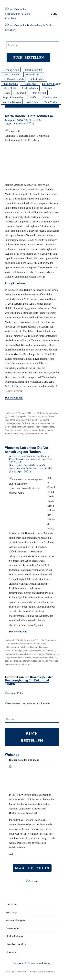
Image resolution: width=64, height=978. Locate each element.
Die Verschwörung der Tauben (30, 653)
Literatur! (48, 88)
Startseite (11, 904)
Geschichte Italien (13, 430)
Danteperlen (21, 416)
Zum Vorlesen (51, 102)
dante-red (9, 640)
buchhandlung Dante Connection (39, 650)
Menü (54, 13)
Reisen (6, 92)
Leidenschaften (30, 88)
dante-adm (10, 412)
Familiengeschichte (45, 426)
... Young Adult (11, 69)
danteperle (10, 653)
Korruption (50, 653)
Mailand (52, 657)
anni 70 (19, 419)
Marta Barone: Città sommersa (29, 115)
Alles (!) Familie (11, 74)
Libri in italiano (14, 936)
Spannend (21, 92)
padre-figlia (18, 433)
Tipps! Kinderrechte (13, 97)
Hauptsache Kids (16, 944)
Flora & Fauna (10, 83)
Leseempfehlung (38, 430)
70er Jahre (10, 419)
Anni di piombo (31, 419)
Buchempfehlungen (14, 650)
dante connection (46, 423)
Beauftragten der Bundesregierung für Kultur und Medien (29, 680)
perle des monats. (13, 660)
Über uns (11, 952)
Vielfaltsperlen (50, 97)
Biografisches (32, 74)
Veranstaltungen (15, 920)
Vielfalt (33, 97)
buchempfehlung (13, 423)
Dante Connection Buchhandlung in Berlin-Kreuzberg (29, 971)
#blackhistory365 (34, 69)
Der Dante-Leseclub (13, 79)
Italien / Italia (9, 88)
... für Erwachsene (43, 412)
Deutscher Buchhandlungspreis (19, 426)
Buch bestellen (28, 57)
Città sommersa (29, 423)
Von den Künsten (12, 102)
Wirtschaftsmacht (23, 664)
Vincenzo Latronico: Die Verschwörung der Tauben (27, 449)
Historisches (29, 83)
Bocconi (34, 647)
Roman (26, 660)
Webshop (11, 912)
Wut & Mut (33, 102)
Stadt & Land (39, 92)
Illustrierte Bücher (51, 83)
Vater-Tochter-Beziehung (36, 433)
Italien (26, 430)
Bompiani (44, 419)
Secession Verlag (39, 660)
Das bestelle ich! (14, 397)
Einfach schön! (37, 79)
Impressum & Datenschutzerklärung (31, 963)
